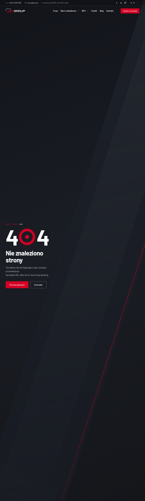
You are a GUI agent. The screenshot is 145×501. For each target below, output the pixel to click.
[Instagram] (125, 3)
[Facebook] (117, 3)
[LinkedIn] (121, 3)
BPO (84, 11)
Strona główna (17, 284)
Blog (102, 11)
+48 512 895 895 (15, 3)
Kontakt (110, 11)
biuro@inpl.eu (32, 3)
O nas (55, 11)
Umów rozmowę (130, 11)
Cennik (94, 11)
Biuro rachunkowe (68, 11)
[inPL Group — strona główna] (15, 10)
